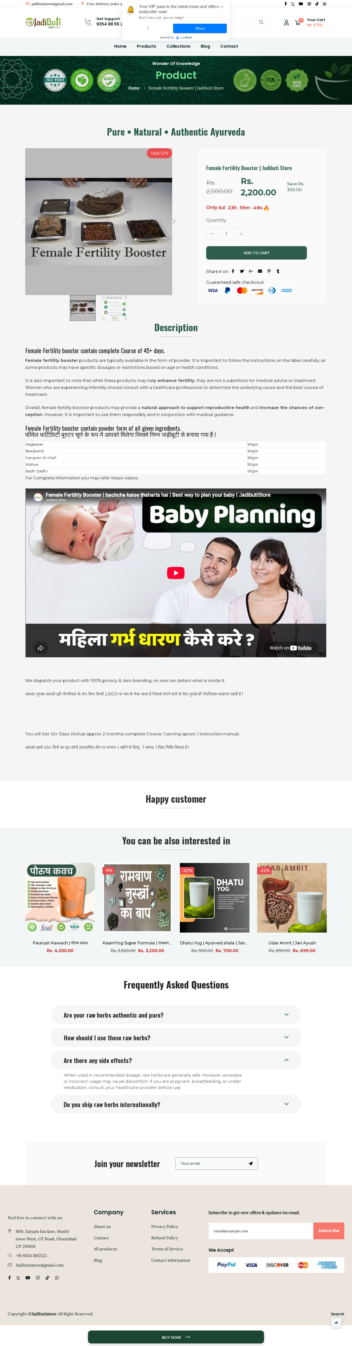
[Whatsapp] (325, 4)
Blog (205, 46)
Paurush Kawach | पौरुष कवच (60, 943)
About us (102, 1226)
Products (146, 46)
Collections (178, 46)
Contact (229, 46)
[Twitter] (293, 4)
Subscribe (328, 1231)
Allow (200, 28)
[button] (173, 221)
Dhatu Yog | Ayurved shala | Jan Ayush (219, 943)
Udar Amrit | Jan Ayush (292, 943)
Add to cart (257, 253)
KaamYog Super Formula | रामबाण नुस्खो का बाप (146, 943)
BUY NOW (172, 1337)
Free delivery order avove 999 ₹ (113, 4)
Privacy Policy (164, 1226)
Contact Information (170, 1260)
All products (105, 1248)
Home (120, 46)
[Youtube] (301, 4)
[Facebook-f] (285, 4)
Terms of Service (167, 1248)
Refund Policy (164, 1237)
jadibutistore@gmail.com (52, 4)
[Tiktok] (317, 4)
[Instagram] (309, 4)
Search (337, 1314)
